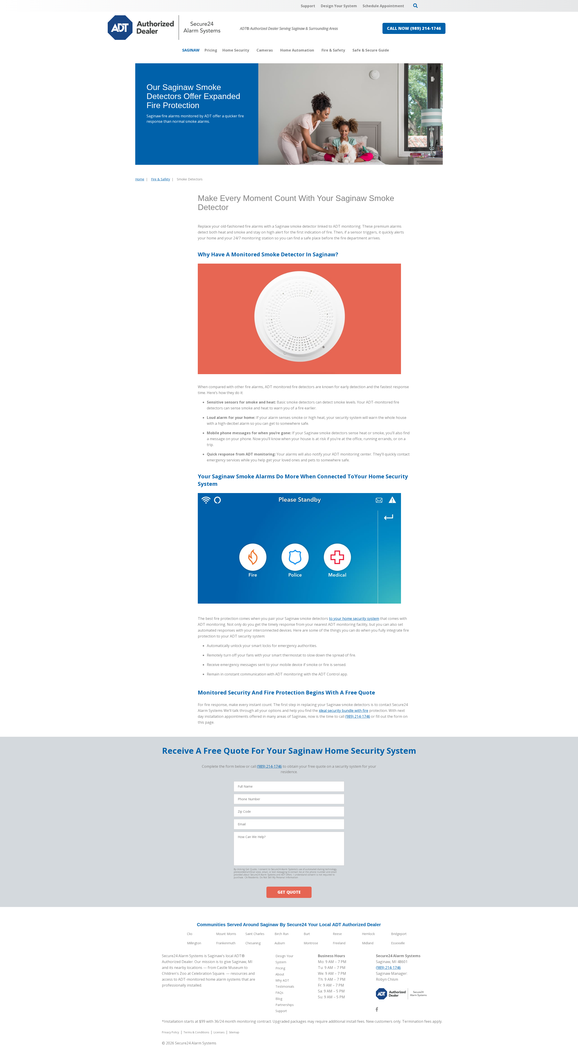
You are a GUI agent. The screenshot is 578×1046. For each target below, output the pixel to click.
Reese (337, 934)
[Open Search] (415, 5)
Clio (189, 934)
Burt (307, 934)
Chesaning (253, 943)
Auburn (280, 943)
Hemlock (368, 934)
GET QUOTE (289, 892)
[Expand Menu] (251, 50)
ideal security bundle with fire (343, 710)
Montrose (311, 943)
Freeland (339, 943)
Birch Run (282, 934)
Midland (367, 943)
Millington (194, 943)
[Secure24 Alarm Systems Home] (164, 27)
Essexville (398, 943)
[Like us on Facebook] (377, 1010)
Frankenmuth (225, 943)
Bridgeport (399, 934)
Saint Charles (254, 934)
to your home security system (354, 618)
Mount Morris (226, 934)
